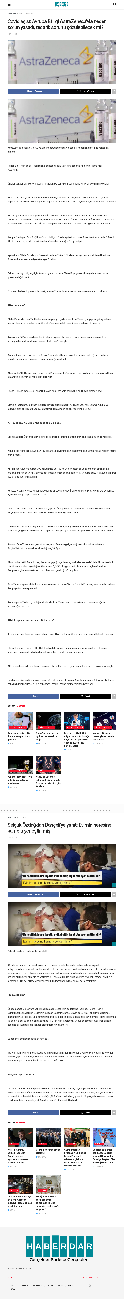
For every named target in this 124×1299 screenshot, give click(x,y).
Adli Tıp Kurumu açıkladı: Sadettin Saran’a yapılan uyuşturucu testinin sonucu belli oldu (18, 1156)
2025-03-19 (13, 1210)
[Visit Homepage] (62, 5)
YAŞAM (71, 1286)
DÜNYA (50, 1286)
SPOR (60, 1286)
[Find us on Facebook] (84, 1286)
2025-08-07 (70, 750)
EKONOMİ (37, 1286)
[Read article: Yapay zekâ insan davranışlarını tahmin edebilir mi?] (105, 721)
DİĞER (12, 1289)
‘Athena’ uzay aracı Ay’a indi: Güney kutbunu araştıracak (20, 780)
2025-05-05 (70, 1170)
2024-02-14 (42, 1213)
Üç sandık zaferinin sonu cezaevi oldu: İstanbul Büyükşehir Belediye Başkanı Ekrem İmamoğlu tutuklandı (105, 1156)
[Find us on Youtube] (96, 1286)
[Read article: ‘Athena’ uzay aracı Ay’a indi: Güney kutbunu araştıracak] (20, 765)
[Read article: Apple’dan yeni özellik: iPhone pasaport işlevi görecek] (20, 721)
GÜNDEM (24, 1286)
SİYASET (11, 1286)
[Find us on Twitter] (90, 1286)
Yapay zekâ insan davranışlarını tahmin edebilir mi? (103, 736)
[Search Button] (114, 4)
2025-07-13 (98, 743)
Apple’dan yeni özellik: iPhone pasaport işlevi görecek (19, 736)
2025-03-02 (42, 790)
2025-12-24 (13, 1166)
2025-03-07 (13, 787)
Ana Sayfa (12, 14)
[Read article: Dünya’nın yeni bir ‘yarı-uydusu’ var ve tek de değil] (48, 721)
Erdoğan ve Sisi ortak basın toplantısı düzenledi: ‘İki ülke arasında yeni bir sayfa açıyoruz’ (47, 1203)
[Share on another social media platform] (114, 91)
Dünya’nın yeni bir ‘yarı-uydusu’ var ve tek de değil (48, 736)
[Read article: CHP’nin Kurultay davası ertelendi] (48, 1137)
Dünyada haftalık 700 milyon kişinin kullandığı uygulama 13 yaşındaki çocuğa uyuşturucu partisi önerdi (76, 739)
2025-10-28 (13, 743)
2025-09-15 (42, 1157)
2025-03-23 (98, 1166)
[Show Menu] (9, 4)
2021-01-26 (12, 34)
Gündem (22, 817)
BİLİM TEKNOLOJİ (26, 14)
